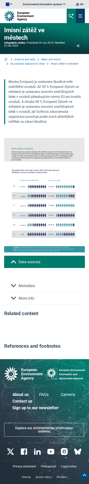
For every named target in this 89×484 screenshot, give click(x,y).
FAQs (44, 394)
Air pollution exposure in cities (27, 63)
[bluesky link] (78, 451)
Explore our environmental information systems (44, 429)
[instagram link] (64, 451)
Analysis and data (24, 59)
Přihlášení (62, 477)
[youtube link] (51, 451)
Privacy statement (24, 466)
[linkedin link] (37, 451)
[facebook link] (24, 451)
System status (44, 477)
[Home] (6, 60)
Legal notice (69, 466)
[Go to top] (84, 475)
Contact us (22, 401)
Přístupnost (48, 466)
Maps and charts (51, 59)
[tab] (44, 262)
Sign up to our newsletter (35, 407)
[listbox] (44, 4)
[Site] (30, 15)
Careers (68, 394)
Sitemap (26, 477)
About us (20, 394)
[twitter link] (11, 451)
